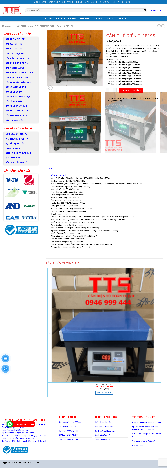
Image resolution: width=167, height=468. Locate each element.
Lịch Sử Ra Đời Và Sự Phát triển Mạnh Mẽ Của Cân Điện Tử (145, 428)
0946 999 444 (76, 422)
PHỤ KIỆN (98, 19)
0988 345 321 (76, 426)
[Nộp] (145, 10)
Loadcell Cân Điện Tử (16, 134)
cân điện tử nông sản (42, 26)
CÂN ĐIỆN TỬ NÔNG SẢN (17, 78)
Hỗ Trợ (110, 19)
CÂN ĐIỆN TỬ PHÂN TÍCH (17, 58)
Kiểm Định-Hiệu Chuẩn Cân (18, 153)
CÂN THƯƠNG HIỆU (14, 120)
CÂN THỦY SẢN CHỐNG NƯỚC (19, 82)
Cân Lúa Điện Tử (65, 26)
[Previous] (49, 155)
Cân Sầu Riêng (117, 101)
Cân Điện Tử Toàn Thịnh (28, 463)
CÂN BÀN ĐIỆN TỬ (14, 49)
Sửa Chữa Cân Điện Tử (16, 162)
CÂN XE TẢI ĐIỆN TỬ (15, 39)
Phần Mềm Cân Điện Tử (17, 139)
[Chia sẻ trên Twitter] (112, 106)
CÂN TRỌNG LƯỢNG (15, 68)
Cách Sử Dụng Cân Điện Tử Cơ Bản (146, 422)
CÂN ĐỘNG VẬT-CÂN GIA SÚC (19, 73)
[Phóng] (50, 87)
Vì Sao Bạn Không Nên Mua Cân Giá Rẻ (146, 435)
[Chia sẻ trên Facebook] (108, 106)
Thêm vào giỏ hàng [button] (104, 393)
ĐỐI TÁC (72, 19)
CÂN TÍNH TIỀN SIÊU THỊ (16, 115)
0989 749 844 (72, 431)
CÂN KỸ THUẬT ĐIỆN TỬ (17, 63)
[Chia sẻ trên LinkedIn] (125, 106)
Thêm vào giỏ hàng (131, 90)
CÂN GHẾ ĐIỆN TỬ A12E (104, 387)
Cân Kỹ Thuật (137, 445)
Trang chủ (7, 26)
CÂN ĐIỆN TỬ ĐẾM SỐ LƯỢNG (19, 97)
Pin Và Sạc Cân (13, 148)
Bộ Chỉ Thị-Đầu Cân (15, 143)
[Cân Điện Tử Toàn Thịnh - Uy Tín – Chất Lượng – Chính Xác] (11, 10)
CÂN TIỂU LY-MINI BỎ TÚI (17, 111)
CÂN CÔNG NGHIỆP (14, 101)
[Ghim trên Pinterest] (121, 106)
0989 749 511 (72, 435)
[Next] (54, 88)
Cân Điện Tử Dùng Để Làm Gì (144, 441)
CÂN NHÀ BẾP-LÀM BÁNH (17, 106)
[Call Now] (10, 424)
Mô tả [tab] (50, 168)
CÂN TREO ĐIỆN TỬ (15, 54)
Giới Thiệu (60, 19)
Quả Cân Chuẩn (13, 158)
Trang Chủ (46, 19)
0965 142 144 (72, 439)
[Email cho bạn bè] (116, 106)
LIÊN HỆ (122, 19)
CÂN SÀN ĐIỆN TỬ (14, 44)
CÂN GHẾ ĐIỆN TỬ (14, 92)
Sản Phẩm (84, 19)
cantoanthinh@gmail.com (17, 430)
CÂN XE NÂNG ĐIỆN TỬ (16, 87)
